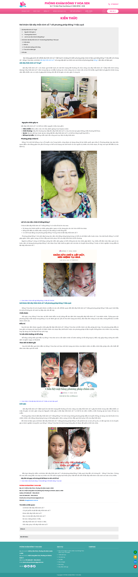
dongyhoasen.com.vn (31, 500)
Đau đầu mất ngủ (63, 567)
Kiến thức (89, 11)
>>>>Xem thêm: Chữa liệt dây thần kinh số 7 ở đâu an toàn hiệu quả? (38, 401)
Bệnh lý (46, 11)
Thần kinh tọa (62, 554)
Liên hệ (112, 11)
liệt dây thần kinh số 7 (47, 60)
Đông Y (95, 60)
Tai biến (60, 559)
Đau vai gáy (61, 562)
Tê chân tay (61, 557)
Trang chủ (25, 11)
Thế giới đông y (75, 11)
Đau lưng (60, 564)
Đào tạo (36, 11)
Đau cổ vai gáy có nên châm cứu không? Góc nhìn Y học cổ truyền (71, 551)
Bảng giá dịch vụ (59, 11)
